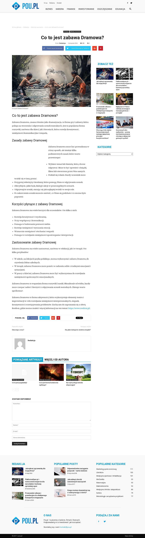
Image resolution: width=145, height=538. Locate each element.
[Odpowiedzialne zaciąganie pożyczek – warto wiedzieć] (59, 471)
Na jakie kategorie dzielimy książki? (78, 330)
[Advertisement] (72, 20)
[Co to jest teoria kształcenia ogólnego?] (51, 372)
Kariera (60, 9)
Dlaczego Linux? (18, 330)
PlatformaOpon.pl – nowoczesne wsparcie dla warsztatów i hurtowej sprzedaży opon (124, 85)
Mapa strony (129, 536)
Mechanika (100, 479)
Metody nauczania (75, 31)
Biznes (49, 9)
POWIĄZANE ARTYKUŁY (27, 359)
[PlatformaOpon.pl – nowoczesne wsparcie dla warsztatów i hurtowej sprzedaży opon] (124, 74)
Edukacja (120, 9)
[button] (130, 9)
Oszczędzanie (104, 9)
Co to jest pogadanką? (19, 383)
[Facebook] (127, 3)
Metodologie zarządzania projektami (109, 496)
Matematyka (101, 483)
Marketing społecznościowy (106, 469)
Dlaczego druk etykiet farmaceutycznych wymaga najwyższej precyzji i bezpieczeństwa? (103, 134)
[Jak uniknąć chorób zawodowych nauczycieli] (59, 482)
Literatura (99, 472)
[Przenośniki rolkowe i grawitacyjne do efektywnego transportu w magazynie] (105, 99)
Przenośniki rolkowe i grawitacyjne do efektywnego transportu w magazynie (36, 495)
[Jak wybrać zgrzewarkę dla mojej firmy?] (105, 74)
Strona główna (16, 27)
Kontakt (59, 3)
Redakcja (62, 43)
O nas (45, 3)
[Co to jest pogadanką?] (24, 372)
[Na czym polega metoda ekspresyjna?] (78, 372)
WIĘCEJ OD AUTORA (57, 359)
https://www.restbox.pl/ (79, 308)
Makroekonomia (102, 486)
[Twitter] (131, 3)
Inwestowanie (86, 9)
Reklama (52, 3)
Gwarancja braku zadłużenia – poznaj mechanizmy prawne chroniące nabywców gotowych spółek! (123, 134)
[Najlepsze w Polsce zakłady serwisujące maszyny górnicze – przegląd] (124, 99)
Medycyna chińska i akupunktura (108, 489)
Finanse (71, 9)
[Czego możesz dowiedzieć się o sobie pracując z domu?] (59, 493)
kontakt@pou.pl (65, 527)
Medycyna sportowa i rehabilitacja (108, 476)
